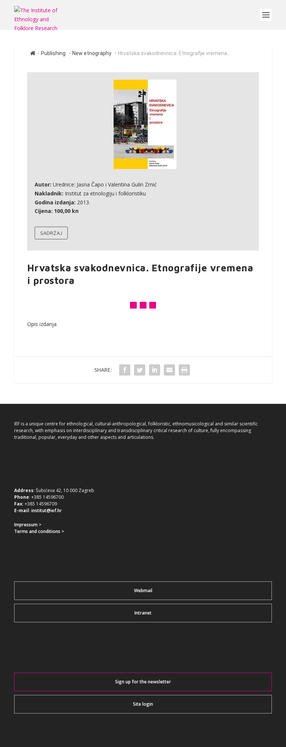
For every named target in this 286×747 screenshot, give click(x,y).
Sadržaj (51, 233)
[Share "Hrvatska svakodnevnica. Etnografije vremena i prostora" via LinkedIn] (154, 370)
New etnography (91, 53)
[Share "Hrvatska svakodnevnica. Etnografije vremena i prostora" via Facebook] (124, 370)
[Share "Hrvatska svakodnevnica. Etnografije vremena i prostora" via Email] (169, 370)
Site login (143, 704)
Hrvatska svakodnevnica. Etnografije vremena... (174, 53)
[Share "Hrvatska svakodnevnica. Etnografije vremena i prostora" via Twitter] (139, 370)
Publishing (53, 53)
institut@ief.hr (46, 510)
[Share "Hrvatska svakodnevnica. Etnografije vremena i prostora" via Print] (184, 370)
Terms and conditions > (39, 531)
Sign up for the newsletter (143, 682)
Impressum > (27, 524)
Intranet (143, 613)
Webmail (143, 590)
